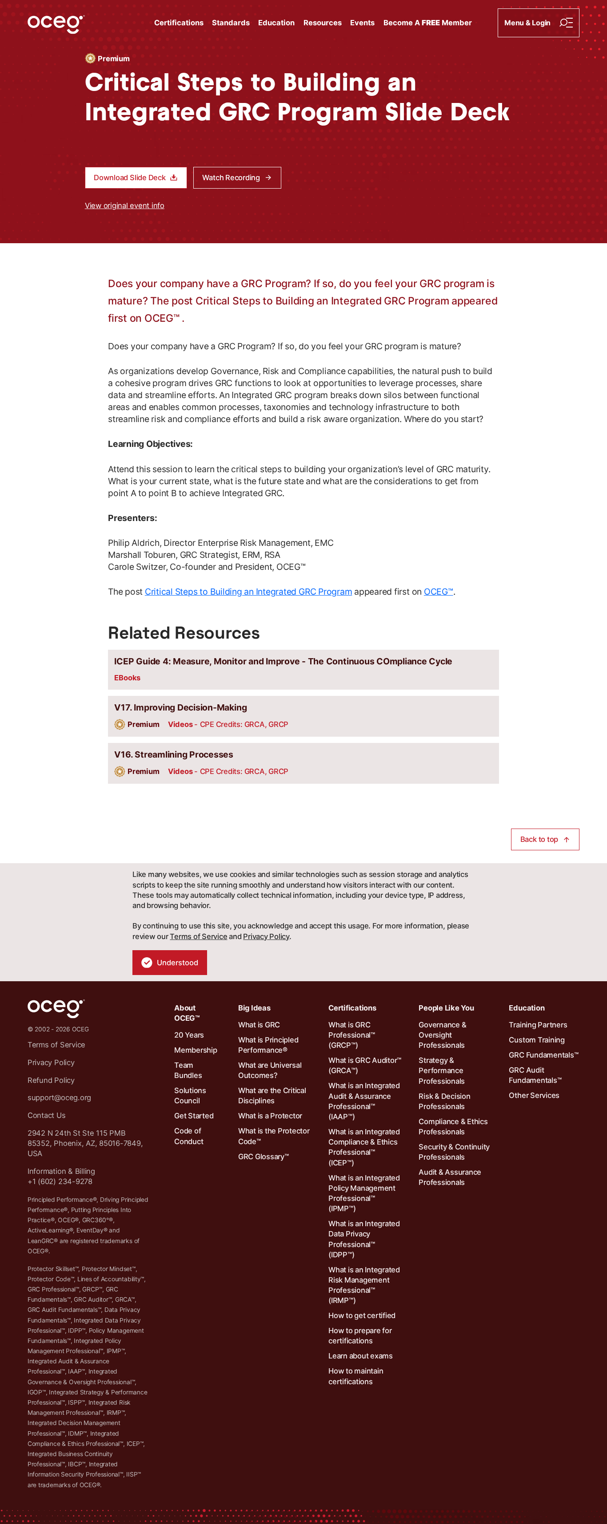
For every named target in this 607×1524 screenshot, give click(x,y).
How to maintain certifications (355, 1376)
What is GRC (259, 1024)
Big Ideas (254, 1007)
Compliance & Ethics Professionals (453, 1126)
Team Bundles (188, 1070)
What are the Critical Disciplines (272, 1095)
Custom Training (536, 1039)
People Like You (446, 1007)
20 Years (189, 1034)
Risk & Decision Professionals (444, 1101)
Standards (231, 22)
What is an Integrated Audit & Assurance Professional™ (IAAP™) (364, 1101)
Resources (323, 22)
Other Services (534, 1095)
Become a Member (427, 22)
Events (362, 22)
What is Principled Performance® (268, 1044)
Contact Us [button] (47, 1115)
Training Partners (538, 1024)
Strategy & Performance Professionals (442, 1070)
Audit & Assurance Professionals (450, 1177)
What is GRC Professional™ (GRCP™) (351, 1035)
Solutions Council (190, 1095)
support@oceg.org (59, 1097)
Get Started (193, 1115)
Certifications (179, 22)
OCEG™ (438, 591)
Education (276, 22)
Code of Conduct (188, 1135)
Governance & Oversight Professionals (442, 1035)
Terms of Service (198, 936)
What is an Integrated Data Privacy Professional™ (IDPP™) (364, 1239)
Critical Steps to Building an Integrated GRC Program (248, 591)
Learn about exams (360, 1355)
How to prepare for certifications (360, 1335)
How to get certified (361, 1315)
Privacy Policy (266, 936)
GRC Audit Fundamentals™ (535, 1075)
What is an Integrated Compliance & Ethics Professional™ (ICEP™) (364, 1147)
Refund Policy (51, 1080)
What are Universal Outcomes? (270, 1070)
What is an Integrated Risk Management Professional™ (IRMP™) (364, 1285)
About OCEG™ (187, 1013)
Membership (195, 1050)
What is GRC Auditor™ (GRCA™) (364, 1065)
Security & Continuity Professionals (454, 1151)
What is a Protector (270, 1115)
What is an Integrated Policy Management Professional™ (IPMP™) (364, 1193)
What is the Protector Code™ (274, 1135)
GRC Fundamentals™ (543, 1054)
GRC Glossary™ (263, 1156)
